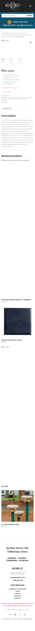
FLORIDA (22, 558)
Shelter (17, 593)
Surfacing (17, 596)
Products (17, 598)
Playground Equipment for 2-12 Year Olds (12, 99)
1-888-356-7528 (17, 580)
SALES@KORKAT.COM (17, 577)
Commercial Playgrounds (17, 589)
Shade (17, 591)
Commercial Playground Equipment (15, 35)
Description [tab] (7, 108)
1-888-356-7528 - (9, 25)
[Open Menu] (30, 6)
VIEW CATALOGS (20, 22)
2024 (5, 102)
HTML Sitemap (17, 619)
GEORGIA (12, 558)
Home (3, 33)
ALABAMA (24, 560)
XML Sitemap (6, 619)
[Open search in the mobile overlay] (17, 15)
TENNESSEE (11, 560)
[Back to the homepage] (13, 6)
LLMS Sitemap (28, 619)
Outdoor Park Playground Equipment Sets (20, 97)
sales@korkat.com (25, 25)
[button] (30, 42)
